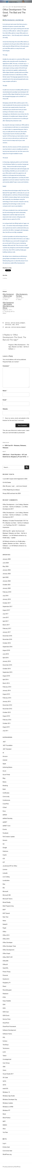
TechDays (6, 1045)
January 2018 (7, 599)
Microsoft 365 (7, 895)
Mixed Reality (7, 902)
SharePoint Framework (9, 1026)
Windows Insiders (8, 1103)
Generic (5, 840)
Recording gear (7, 990)
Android (5, 760)
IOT (4, 862)
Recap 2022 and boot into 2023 (12, 493)
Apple (4, 764)
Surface (5, 1041)
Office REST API (8, 957)
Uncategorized (7, 1059)
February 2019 (7, 592)
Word (4, 1114)
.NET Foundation (7, 745)
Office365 (5, 961)
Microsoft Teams (7, 899)
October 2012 (7, 712)
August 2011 (6, 727)
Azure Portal (6, 774)
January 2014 (7, 690)
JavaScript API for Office (10, 866)
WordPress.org (7, 1154)
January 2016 (7, 661)
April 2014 (5, 679)
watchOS (5, 1088)
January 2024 (7, 570)
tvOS (4, 1052)
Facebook (5, 833)
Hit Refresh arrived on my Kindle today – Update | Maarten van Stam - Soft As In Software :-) (14, 543)
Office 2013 (6, 935)
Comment (6, 366)
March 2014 (6, 683)
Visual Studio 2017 (8, 1074)
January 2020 (7, 588)
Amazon (5, 756)
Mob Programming (8, 906)
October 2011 (7, 723)
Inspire (5, 855)
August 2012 (6, 716)
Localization (6, 880)
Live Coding (6, 877)
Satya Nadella (7, 1001)
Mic (4, 888)
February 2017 (7, 628)
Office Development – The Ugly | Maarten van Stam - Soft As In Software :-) (18, 347)
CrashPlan (6, 804)
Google (5, 847)
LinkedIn (5, 873)
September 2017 (7, 606)
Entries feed (6, 1147)
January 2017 (7, 632)
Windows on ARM (8, 1107)
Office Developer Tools (9, 946)
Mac (4, 884)
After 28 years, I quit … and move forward (15, 486)
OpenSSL (5, 968)
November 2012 (7, 709)
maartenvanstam (20, 6)
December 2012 (7, 705)
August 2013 (6, 694)
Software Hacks (7, 1034)
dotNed (5, 815)
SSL (4, 1037)
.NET (4, 742)
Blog (4, 778)
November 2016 (7, 639)
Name (5, 391)
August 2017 (6, 610)
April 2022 (5, 577)
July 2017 (5, 614)
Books (4, 782)
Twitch (4, 1055)
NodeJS (5, 924)
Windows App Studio (9, 1096)
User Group (6, 1063)
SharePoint (6, 1023)
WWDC (5, 1125)
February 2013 (7, 698)
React (4, 986)
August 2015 (6, 676)
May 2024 (5, 566)
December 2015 (7, 665)
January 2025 (7, 559)
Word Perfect (6, 1118)
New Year (5, 917)
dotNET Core (6, 826)
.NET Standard (7, 749)
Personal (5, 975)
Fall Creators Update (9, 836)
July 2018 (5, 595)
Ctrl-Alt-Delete (7, 482)
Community (6, 796)
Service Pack (6, 1019)
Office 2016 (6, 939)
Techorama (6, 1048)
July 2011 (5, 730)
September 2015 (7, 672)
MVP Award (6, 913)
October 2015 (7, 668)
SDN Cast (6, 1012)
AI (3, 753)
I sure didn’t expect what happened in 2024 (15, 479)
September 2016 (7, 646)
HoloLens (5, 851)
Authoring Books (7, 767)
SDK (4, 1004)
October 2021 (7, 584)
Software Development (9, 1030)
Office (7, 323)
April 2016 (5, 657)
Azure (4, 771)
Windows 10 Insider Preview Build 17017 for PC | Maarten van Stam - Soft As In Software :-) (16, 523)
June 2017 (6, 617)
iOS (4, 858)
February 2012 (7, 720)
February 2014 (7, 687)
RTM (4, 997)
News (4, 920)
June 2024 (6, 563)
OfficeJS (8, 324)
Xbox (4, 1128)
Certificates (6, 793)
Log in (4, 1143)
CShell (4, 807)
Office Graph (6, 953)
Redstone (5, 993)
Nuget (4, 928)
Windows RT (6, 1110)
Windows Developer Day (10, 1099)
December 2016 (7, 636)
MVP (4, 909)
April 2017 (5, 621)
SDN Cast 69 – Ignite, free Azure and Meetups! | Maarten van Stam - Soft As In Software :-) (15, 533)
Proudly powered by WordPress (11, 1167)
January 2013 (7, 701)
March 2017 (6, 625)
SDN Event (6, 1015)
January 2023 (7, 573)
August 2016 (6, 650)
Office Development (18, 323)
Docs (4, 811)
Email (5, 400)
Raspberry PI (6, 982)
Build (4, 789)
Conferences (6, 800)
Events (5, 829)
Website (5, 409)
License (5, 869)
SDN (4, 1008)
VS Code (5, 1077)
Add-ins (7, 327)
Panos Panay (6, 971)
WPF (4, 1121)
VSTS (4, 1085)
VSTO (17, 324)
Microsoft (5, 891)
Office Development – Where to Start (8, 295)
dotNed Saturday (7, 818)
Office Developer (7, 942)
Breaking (5, 785)
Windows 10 (6, 1092)
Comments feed (7, 1151)
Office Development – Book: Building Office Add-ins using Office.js (8, 305)
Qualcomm (6, 979)
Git (3, 844)
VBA (13, 324)
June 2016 (6, 654)
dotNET (5, 822)
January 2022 (7, 581)
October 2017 (7, 603)
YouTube (5, 1132)
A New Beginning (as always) (11, 490)
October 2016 (7, 643)
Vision (4, 1070)
